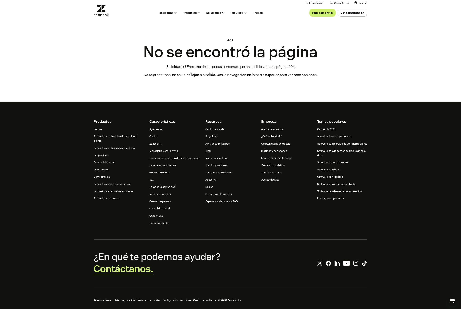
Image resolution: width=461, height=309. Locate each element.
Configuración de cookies (177, 300)
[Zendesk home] (103, 10)
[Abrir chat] (452, 300)
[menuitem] (360, 3)
